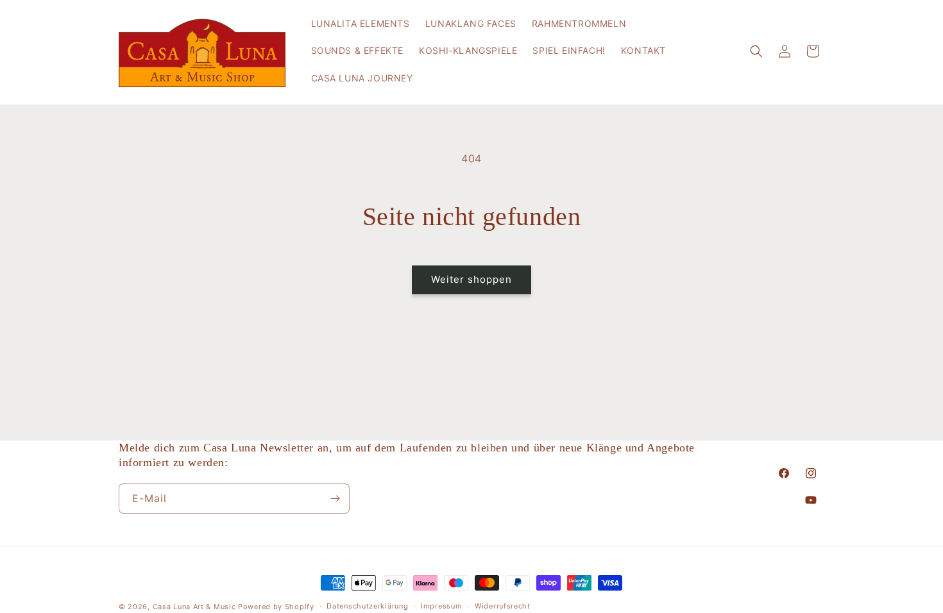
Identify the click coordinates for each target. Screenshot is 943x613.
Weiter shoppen (471, 279)
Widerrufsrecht (503, 605)
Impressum (441, 605)
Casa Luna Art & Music (194, 606)
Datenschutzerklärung (367, 605)
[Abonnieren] (335, 498)
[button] (756, 51)
